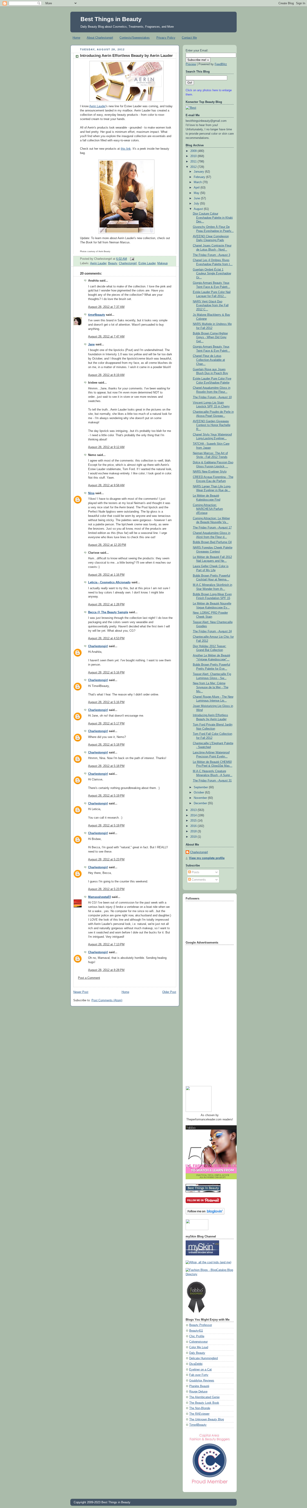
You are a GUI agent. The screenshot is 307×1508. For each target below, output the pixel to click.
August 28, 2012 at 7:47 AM (106, 336)
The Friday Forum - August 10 (212, 397)
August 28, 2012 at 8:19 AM (106, 375)
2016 (194, 826)
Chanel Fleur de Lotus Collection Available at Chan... (209, 359)
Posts (195, 872)
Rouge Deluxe (198, 1391)
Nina (91, 493)
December (201, 803)
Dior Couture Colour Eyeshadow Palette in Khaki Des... (213, 217)
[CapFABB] (209, 1484)
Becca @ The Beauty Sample (108, 612)
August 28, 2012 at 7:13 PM (106, 944)
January (199, 171)
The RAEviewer (199, 1413)
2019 (194, 836)
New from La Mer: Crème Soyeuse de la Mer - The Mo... (210, 687)
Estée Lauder (147, 263)
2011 (194, 161)
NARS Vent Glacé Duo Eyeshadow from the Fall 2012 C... (211, 305)
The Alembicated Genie (204, 1397)
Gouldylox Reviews (201, 1380)
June (197, 198)
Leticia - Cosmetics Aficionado (109, 582)
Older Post (169, 992)
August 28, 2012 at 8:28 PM (106, 970)
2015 (194, 820)
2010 (194, 156)
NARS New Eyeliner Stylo (210, 471)
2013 (194, 810)
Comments (198, 879)
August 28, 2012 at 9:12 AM (106, 447)
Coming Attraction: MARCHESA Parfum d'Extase (208, 509)
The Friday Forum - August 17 (212, 527)
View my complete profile (207, 858)
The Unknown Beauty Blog (206, 1419)
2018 (194, 831)
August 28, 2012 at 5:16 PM (106, 672)
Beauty (112, 263)
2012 (194, 167)
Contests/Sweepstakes (135, 37)
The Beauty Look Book (204, 1402)
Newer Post (80, 992)
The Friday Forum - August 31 (212, 780)
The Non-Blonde (199, 1408)
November (201, 798)
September (201, 787)
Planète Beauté (199, 1386)
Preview (191, 64)
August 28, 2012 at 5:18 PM (106, 744)
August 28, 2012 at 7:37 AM (106, 307)
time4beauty (96, 314)
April (197, 187)
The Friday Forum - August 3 (211, 255)
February (200, 177)
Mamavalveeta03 (99, 897)
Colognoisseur (198, 1341)
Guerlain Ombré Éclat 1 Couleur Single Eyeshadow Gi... (212, 273)
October (199, 792)
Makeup (162, 263)
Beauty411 (196, 1330)
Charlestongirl (128, 263)
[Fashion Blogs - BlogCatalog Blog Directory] (210, 1274)
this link (126, 148)
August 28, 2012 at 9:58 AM (106, 485)
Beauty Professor (200, 1325)
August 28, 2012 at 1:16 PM (106, 574)
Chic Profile (196, 1336)
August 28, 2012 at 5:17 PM (106, 723)
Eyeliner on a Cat (200, 1369)
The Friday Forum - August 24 (212, 631)
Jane (91, 344)
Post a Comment (89, 977)
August (199, 209)
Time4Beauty (198, 1424)
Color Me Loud (198, 1347)
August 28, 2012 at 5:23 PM (106, 859)
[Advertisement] (204, 1013)
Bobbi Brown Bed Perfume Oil (212, 542)
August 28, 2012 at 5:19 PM (106, 795)
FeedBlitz (221, 64)
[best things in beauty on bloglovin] (205, 1213)
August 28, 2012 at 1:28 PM (106, 604)
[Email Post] (131, 258)
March (198, 182)
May (197, 193)
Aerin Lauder (97, 106)
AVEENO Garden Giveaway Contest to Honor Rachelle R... (211, 425)
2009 (194, 151)
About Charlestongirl (100, 37)
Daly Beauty (197, 1353)
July (197, 203)
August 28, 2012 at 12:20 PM (107, 544)
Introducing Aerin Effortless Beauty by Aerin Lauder (126, 55)
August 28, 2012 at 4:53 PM (106, 638)
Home (76, 37)
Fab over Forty (198, 1375)
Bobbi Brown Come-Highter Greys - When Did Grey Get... (210, 337)
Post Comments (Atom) (106, 1000)
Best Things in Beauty (110, 19)
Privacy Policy (165, 37)
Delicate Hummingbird (203, 1358)
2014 (194, 815)
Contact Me (189, 37)
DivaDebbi (195, 1364)
